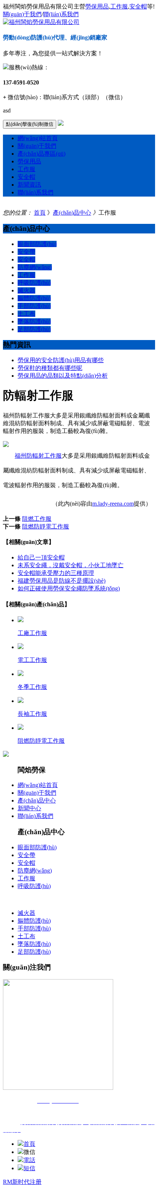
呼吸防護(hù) (34, 283)
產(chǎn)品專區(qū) (41, 153)
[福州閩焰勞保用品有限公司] (41, 22)
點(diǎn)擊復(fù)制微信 (29, 124)
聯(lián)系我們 (61, 14)
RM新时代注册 (22, 1182)
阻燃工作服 (36, 519)
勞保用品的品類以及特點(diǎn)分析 (63, 375)
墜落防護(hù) (34, 321)
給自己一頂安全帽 (41, 557)
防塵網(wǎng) (35, 267)
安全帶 (26, 252)
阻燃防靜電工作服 (45, 526)
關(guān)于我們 (22, 14)
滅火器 (26, 290)
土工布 (26, 314)
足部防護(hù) (34, 329)
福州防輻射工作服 (38, 456)
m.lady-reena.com (113, 503)
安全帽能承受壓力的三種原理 (56, 573)
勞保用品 (97, 6)
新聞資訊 (29, 184)
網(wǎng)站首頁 (38, 138)
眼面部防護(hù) (37, 244)
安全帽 (138, 6)
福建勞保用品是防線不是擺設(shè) (61, 581)
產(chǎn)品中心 (72, 212)
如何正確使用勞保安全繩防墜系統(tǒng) (69, 588)
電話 (29, 1160)
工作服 (119, 6)
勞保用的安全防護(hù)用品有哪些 (61, 360)
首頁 (40, 212)
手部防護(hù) (34, 306)
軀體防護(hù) (34, 298)
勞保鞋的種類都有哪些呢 (50, 368)
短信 (29, 1168)
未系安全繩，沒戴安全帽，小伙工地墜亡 (70, 565)
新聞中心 (29, 808)
